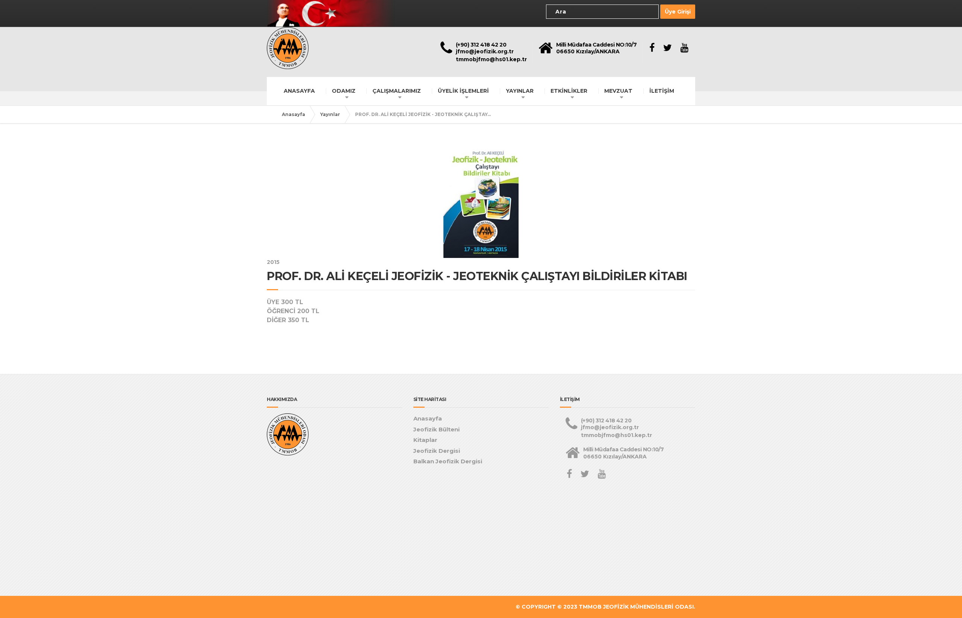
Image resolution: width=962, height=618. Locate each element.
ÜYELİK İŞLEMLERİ (463, 90)
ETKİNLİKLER (569, 90)
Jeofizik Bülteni (436, 429)
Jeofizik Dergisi (436, 450)
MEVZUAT (618, 90)
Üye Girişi (678, 11)
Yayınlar (330, 114)
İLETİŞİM (661, 90)
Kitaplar (425, 439)
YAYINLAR (520, 90)
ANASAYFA (299, 90)
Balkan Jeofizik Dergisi (447, 461)
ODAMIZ (343, 90)
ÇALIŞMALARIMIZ (396, 90)
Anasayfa (293, 114)
